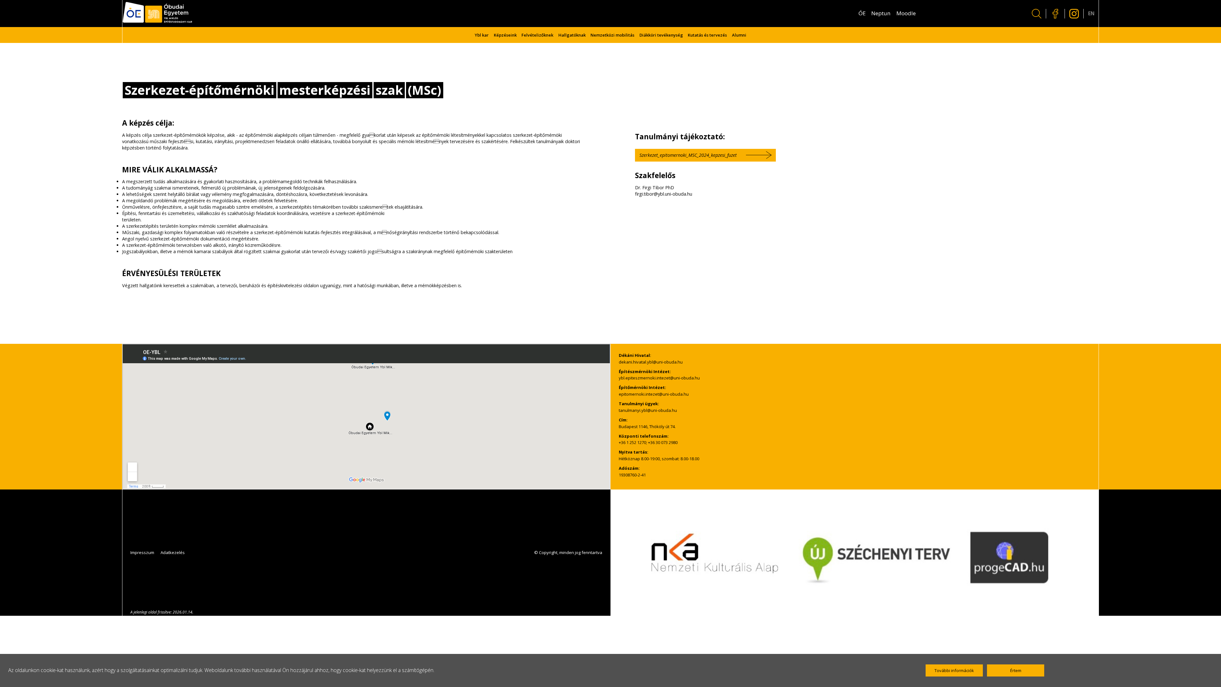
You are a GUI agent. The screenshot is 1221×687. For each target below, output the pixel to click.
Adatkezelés (173, 552)
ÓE (862, 13)
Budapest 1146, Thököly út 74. (647, 426)
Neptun (881, 13)
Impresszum (142, 552)
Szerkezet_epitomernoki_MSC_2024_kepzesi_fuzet (688, 155)
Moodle (906, 13)
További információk (954, 670)
